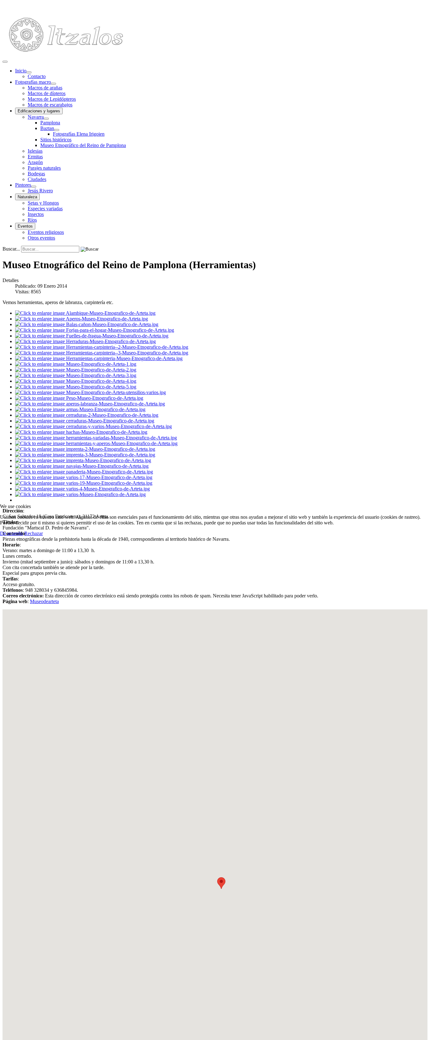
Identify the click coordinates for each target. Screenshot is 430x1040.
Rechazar (33, 533)
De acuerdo (11, 533)
